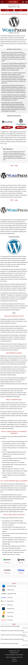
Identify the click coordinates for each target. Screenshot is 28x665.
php (13, 12)
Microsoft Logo (10, 601)
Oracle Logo (9, 620)
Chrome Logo (10, 616)
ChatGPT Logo (10, 589)
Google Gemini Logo (11, 593)
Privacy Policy (13, 657)
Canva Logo (9, 597)
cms (10, 12)
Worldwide (16, 12)
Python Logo (10, 604)
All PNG (7, 10)
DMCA (7, 657)
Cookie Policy (20, 657)
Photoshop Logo (10, 608)
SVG (21, 10)
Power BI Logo (10, 612)
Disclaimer (14, 659)
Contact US (14, 661)
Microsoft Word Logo (11, 586)
